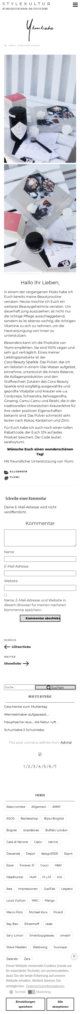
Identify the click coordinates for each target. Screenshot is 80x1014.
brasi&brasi (31, 830)
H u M (46, 877)
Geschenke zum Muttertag (25, 707)
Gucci (44, 865)
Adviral (66, 743)
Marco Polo (14, 912)
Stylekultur (27, 3)
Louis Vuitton (16, 900)
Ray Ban (12, 924)
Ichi (59, 877)
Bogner (11, 830)
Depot (30, 854)
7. (55, 766)
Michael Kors (38, 912)
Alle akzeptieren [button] (60, 1004)
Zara (27, 959)
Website (11, 581)
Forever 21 (27, 865)
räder (49, 924)
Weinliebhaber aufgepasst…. (26, 714)
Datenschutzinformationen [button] (45, 986)
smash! (65, 935)
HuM (33, 877)
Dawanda (13, 854)
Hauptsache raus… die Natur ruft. (30, 722)
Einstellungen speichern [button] (25, 1004)
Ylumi (9, 348)
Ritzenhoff (31, 924)
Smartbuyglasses (41, 935)
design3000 (49, 854)
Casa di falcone (17, 842)
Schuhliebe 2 (14, 730)
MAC (35, 900)
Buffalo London (56, 830)
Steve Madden (16, 947)
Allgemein (18, 471)
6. (50, 766)
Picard (58, 912)
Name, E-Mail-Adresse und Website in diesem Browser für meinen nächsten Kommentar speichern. (35, 605)
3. (34, 766)
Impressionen (28, 889)
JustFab (49, 889)
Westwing (40, 947)
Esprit (68, 854)
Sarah (35, 45)
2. (29, 766)
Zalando (12, 959)
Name (9, 552)
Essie (10, 865)
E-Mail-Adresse (16, 566)
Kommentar (40, 523)
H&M (58, 865)
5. (45, 766)
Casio (38, 842)
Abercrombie (15, 807)
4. (39, 766)
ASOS (10, 818)
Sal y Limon (14, 935)
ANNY (56, 807)
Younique (60, 947)
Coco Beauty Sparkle (21, 362)
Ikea (9, 889)
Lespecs (67, 889)
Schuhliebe (35, 730)
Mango (50, 900)
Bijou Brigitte (54, 818)
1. (24, 766)
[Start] (74, 956)
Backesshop (29, 818)
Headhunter (14, 877)
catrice (53, 842)
